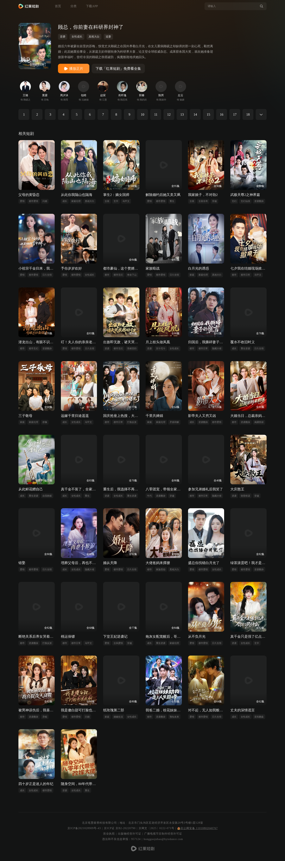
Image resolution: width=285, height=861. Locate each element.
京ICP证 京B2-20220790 (120, 828)
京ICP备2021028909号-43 (84, 828)
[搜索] (261, 6)
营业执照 (109, 833)
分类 (73, 6)
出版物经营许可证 (129, 833)
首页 (58, 6)
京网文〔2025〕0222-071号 (156, 828)
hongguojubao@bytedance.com (163, 839)
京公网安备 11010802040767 (199, 828)
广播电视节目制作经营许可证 (163, 833)
